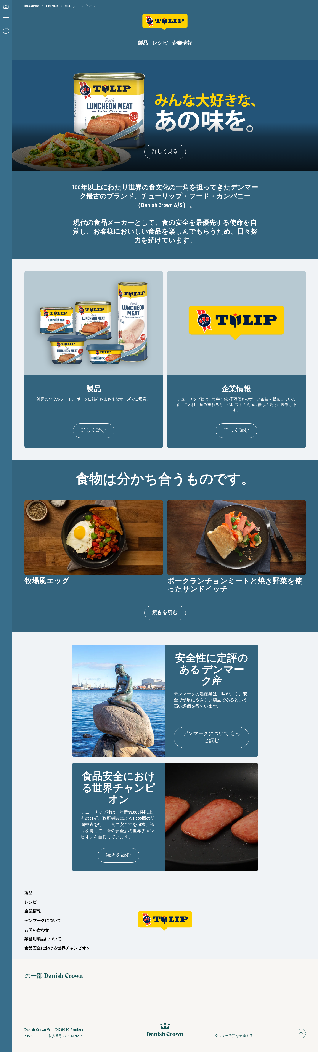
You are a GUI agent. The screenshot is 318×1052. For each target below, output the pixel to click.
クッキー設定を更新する (234, 1035)
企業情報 (182, 43)
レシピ (160, 43)
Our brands (52, 6)
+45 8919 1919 (34, 1036)
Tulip (68, 6)
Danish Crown (31, 6)
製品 (143, 43)
